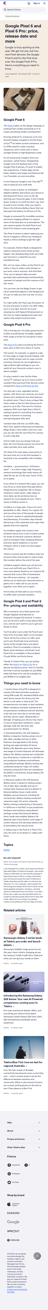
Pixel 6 (11, 125)
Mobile (7, 850)
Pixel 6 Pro (13, 344)
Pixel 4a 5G (32, 386)
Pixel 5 (19, 386)
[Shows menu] (44, 3)
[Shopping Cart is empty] (29, 3)
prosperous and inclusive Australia (17, 1290)
